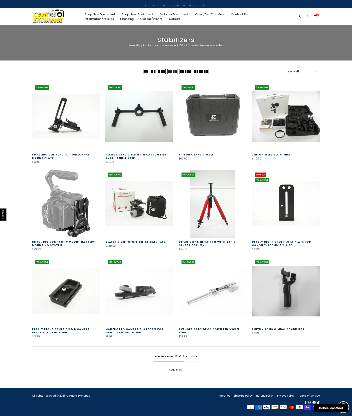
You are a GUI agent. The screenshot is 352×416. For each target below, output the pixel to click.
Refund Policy (265, 395)
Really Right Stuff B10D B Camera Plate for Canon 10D (61, 330)
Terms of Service (309, 395)
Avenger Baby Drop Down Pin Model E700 (209, 330)
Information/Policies (99, 19)
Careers (175, 19)
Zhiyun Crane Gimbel (196, 154)
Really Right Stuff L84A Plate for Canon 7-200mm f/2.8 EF (281, 243)
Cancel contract (331, 408)
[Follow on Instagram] (309, 402)
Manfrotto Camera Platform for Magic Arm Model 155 (134, 330)
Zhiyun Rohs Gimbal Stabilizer (278, 329)
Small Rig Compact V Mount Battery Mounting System (63, 243)
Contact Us (239, 14)
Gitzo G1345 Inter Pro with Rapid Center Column (207, 243)
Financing (127, 19)
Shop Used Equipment (138, 14)
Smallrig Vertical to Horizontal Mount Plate (61, 156)
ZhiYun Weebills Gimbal (272, 154)
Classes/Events (151, 19)
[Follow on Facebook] (305, 402)
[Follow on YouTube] (314, 402)
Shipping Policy (243, 395)
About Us (224, 395)
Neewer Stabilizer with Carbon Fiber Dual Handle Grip (137, 156)
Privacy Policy (285, 395)
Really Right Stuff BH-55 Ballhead (135, 242)
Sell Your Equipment (174, 14)
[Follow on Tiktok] (318, 402)
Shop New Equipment (100, 14)
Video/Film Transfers (210, 14)
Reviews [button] (3, 214)
